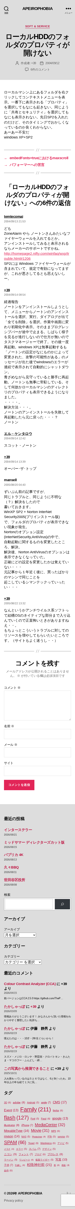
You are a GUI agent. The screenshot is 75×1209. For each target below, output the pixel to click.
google (60, 1118)
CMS (60, 1102)
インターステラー (18, 830)
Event (11, 1110)
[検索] (62, 904)
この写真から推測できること (27, 1069)
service (63, 1136)
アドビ (62, 1143)
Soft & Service (37, 26)
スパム (34, 1148)
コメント (12, 687)
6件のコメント (40, 69)
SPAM (15, 1142)
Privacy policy (13, 1200)
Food (45, 1118)
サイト (8, 763)
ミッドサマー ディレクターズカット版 (34, 842)
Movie (40, 1130)
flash (16, 1118)
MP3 (55, 1131)
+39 (33, 63)
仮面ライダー (44, 1160)
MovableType (16, 1130)
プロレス (55, 1154)
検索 (7, 894)
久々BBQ (11, 867)
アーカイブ (12, 929)
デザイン (48, 1149)
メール (10, 744)
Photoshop (39, 1136)
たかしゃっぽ (14, 1007)
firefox (58, 1110)
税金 (66, 1165)
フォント (26, 1154)
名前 (9, 726)
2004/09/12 (52, 63)
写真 (61, 1159)
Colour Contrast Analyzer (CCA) (30, 984)
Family (35, 1109)
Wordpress (48, 1143)
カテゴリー (12, 956)
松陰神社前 (39, 1165)
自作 (8, 1170)
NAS (25, 1136)
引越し (20, 1165)
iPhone (27, 1125)
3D (7, 1102)
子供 (8, 1165)
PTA (52, 1136)
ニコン (10, 1154)
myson (12, 1136)
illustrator (11, 1125)
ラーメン (10, 1160)
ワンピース (26, 1160)
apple (46, 1102)
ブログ (40, 1154)
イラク (9, 1149)
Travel (33, 1143)
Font (35, 1119)
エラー (21, 1149)
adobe (19, 1102)
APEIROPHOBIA (37, 8)
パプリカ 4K (13, 855)
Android (33, 1102)
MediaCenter (50, 1125)
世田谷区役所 (14, 880)
